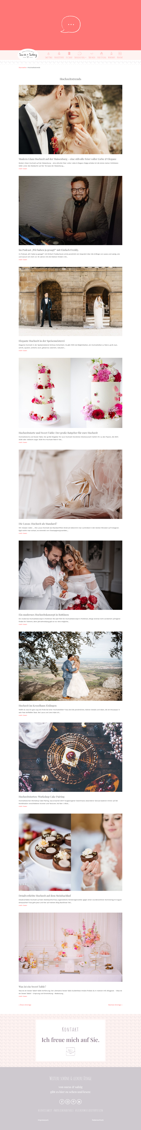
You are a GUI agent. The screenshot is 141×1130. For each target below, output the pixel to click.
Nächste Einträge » (115, 1005)
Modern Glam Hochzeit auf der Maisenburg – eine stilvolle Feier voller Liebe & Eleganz (67, 159)
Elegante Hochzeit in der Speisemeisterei (42, 341)
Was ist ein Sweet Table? (32, 986)
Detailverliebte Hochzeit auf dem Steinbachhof (45, 895)
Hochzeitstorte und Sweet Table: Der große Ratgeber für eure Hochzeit (58, 432)
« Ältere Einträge (25, 1005)
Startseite (22, 67)
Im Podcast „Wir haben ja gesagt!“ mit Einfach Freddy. (49, 250)
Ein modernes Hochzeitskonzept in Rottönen (44, 614)
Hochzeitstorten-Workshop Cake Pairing (41, 796)
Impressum (43, 1120)
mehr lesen (23, 169)
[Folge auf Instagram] (67, 1101)
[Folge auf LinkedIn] (79, 1101)
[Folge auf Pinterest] (73, 1101)
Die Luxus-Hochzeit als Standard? (38, 523)
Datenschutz (98, 1120)
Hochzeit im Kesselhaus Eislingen (38, 705)
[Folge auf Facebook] (61, 1101)
